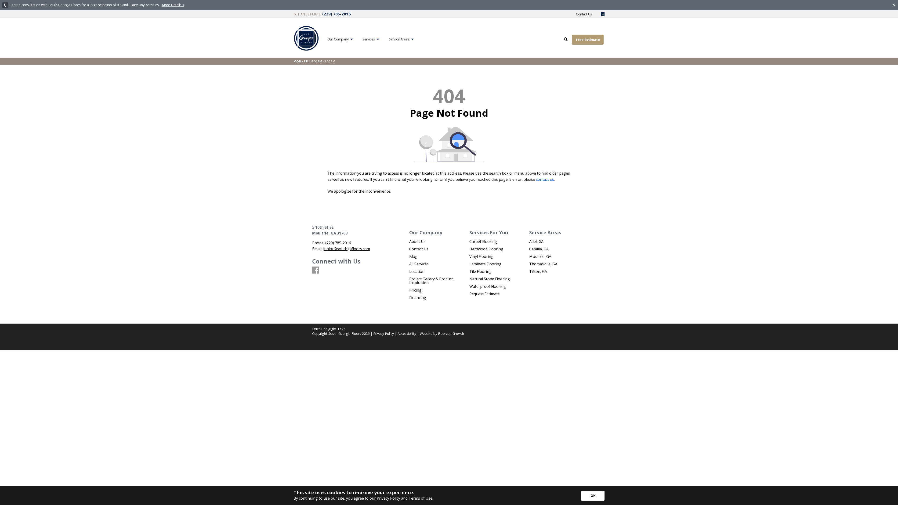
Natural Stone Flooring (489, 279)
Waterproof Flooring (487, 286)
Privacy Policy (383, 333)
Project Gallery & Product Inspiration (431, 281)
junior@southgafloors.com (346, 248)
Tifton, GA (538, 271)
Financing (417, 297)
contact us (545, 179)
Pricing (415, 290)
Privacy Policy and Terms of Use (404, 498)
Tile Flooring (480, 271)
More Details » (173, 5)
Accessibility (407, 333)
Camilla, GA (539, 249)
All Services (419, 264)
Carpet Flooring (483, 241)
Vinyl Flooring (481, 256)
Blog (413, 256)
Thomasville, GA (543, 264)
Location (416, 271)
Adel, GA (536, 241)
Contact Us (418, 249)
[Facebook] (603, 14)
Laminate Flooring (485, 264)
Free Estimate (588, 39)
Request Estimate (484, 294)
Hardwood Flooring (486, 249)
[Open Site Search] (565, 39)
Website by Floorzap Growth (442, 333)
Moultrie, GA (540, 256)
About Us (417, 241)
